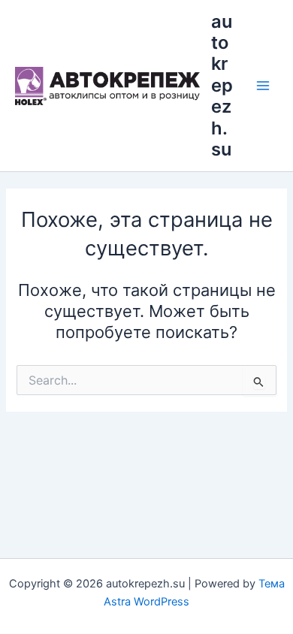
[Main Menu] (263, 86)
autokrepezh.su (222, 86)
